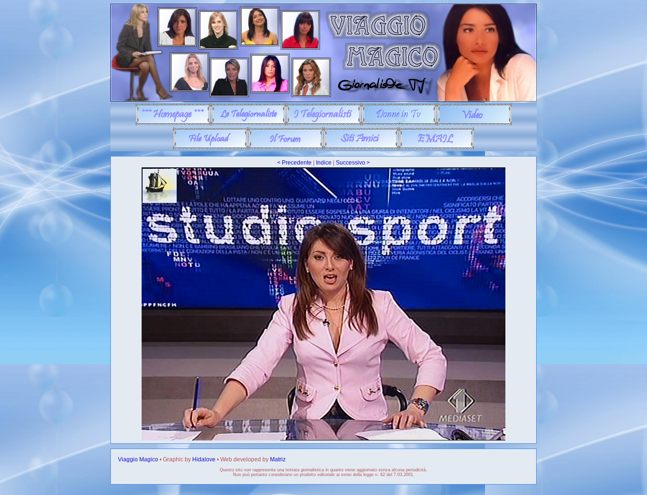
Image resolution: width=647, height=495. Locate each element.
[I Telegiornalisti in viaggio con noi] (323, 123)
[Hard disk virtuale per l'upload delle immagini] (210, 148)
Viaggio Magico (138, 459)
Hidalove (204, 459)
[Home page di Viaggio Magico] (173, 123)
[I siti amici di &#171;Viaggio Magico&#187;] (361, 148)
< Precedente (294, 162)
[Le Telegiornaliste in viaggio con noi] (248, 123)
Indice (324, 162)
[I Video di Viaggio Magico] (474, 123)
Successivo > (353, 162)
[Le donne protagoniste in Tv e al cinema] (399, 123)
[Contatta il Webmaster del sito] (436, 148)
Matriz (278, 459)
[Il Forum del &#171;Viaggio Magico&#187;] (286, 148)
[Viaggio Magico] (323, 99)
